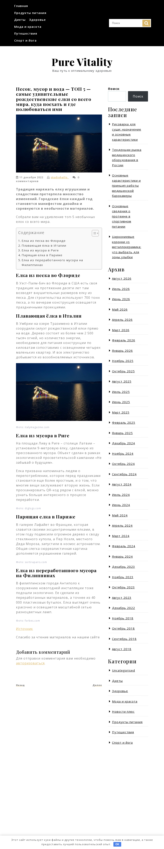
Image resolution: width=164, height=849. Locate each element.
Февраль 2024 (123, 546)
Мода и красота (27, 27)
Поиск (146, 23)
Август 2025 (121, 381)
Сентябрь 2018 (124, 639)
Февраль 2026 (123, 340)
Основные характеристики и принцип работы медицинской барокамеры (126, 185)
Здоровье (37, 20)
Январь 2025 (122, 433)
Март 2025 (120, 412)
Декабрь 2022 (123, 608)
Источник (24, 629)
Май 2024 (120, 515)
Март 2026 (120, 330)
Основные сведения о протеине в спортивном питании (121, 216)
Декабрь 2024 (123, 443)
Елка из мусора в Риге (40, 250)
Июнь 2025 (121, 402)
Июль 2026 (121, 289)
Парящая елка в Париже (42, 255)
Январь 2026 (122, 351)
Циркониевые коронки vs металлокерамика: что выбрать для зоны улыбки (126, 247)
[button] (93, 234)
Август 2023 (121, 598)
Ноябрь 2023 (122, 577)
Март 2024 (120, 536)
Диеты (20, 20)
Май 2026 (120, 309)
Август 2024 (121, 484)
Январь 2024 (122, 556)
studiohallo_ (60, 177)
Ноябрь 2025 (122, 361)
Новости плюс (123, 711)
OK (117, 844)
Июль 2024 (121, 495)
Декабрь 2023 (123, 567)
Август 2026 (121, 278)
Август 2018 (121, 649)
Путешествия (25, 33)
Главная (21, 6)
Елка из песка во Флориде (44, 241)
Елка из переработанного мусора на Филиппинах (52, 262)
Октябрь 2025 (123, 371)
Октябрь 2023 (123, 587)
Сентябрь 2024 (124, 474)
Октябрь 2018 (123, 628)
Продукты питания (30, 13)
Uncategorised (123, 670)
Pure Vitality (82, 62)
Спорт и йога (25, 40)
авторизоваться (30, 663)
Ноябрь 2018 (122, 618)
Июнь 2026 (121, 299)
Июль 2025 (121, 392)
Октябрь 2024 (123, 464)
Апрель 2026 (122, 320)
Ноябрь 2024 (122, 453)
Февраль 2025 (123, 422)
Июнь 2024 (121, 505)
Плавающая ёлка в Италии (44, 245)
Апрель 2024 (122, 525)
